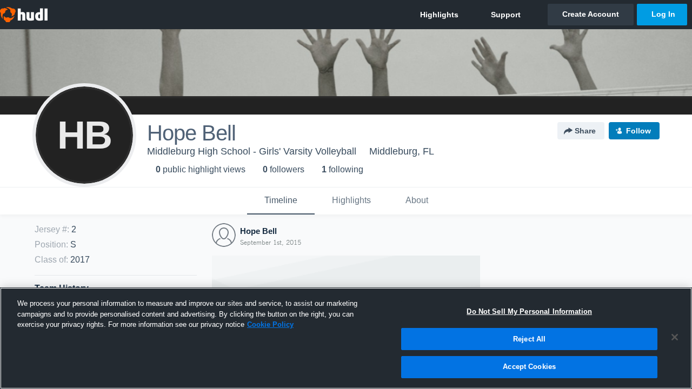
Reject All (529, 339)
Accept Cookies (529, 367)
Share (585, 130)
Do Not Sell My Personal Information (529, 311)
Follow (638, 130)
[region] (346, 338)
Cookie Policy (270, 324)
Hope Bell (258, 231)
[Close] (675, 337)
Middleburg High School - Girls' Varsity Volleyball (251, 151)
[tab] (281, 200)
